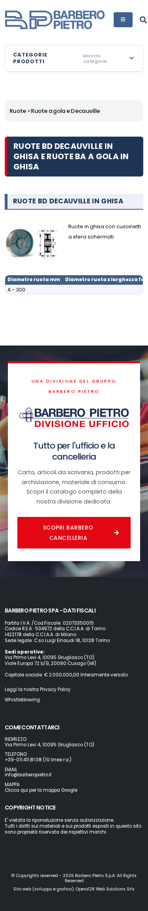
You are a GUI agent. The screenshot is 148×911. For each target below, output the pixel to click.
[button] (74, 58)
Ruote (17, 111)
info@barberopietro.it (28, 775)
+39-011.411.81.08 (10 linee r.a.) (38, 760)
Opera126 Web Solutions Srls (105, 889)
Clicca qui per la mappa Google (41, 790)
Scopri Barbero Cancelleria (68, 533)
